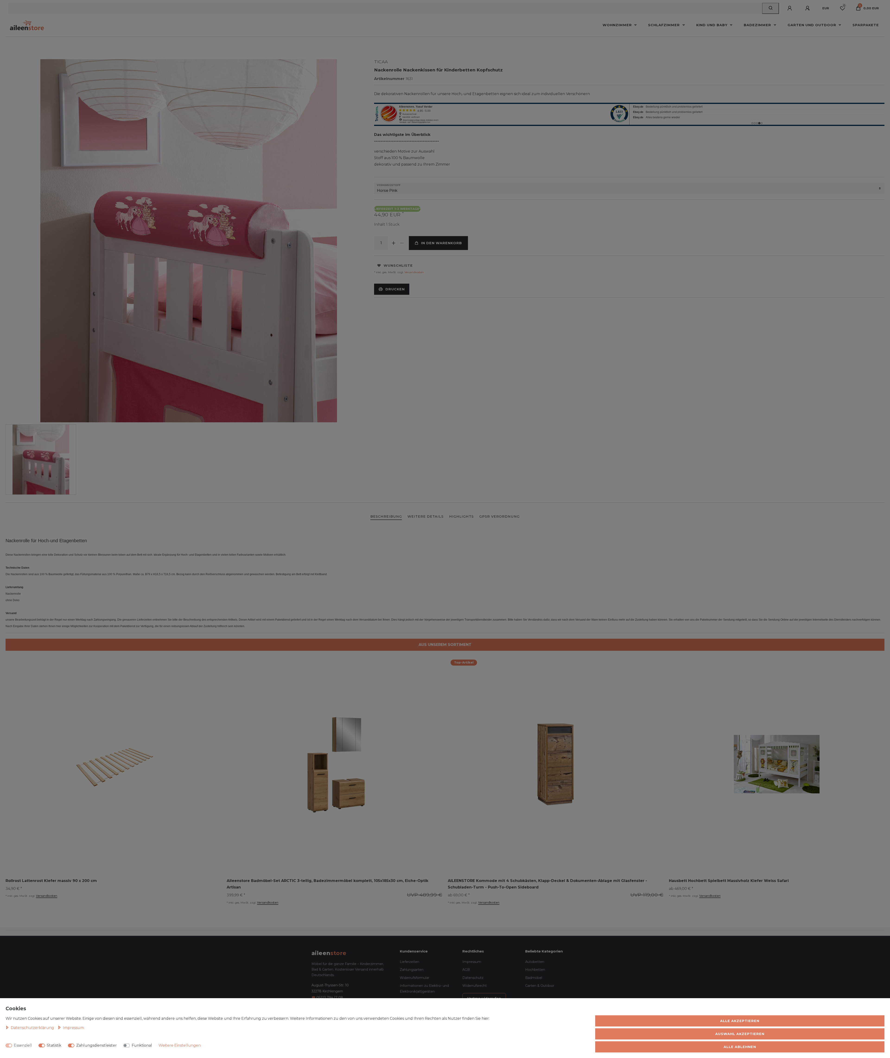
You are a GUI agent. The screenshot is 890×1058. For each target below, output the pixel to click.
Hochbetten (535, 970)
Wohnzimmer (618, 25)
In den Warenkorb (441, 243)
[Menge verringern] (402, 243)
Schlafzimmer (664, 25)
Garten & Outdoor (539, 986)
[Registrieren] (808, 8)
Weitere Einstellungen (180, 1045)
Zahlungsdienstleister (96, 1045)
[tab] (386, 517)
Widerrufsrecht (474, 986)
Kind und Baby (712, 25)
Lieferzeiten (409, 962)
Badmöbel (533, 978)
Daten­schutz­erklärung (33, 1028)
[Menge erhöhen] (393, 243)
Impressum (471, 962)
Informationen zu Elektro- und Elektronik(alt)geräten (424, 989)
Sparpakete (865, 25)
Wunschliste (398, 265)
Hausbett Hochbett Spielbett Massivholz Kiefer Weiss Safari (729, 880)
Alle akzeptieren (739, 1021)
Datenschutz (472, 978)
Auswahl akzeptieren (739, 1034)
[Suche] (770, 8)
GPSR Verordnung (499, 516)
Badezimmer (758, 25)
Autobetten (534, 962)
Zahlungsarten (411, 970)
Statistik (54, 1045)
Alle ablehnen (740, 1047)
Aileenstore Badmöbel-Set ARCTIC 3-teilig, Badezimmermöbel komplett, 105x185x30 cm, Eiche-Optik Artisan (327, 883)
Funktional (142, 1045)
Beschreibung (386, 516)
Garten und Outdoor (812, 25)
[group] (334, 764)
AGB (466, 970)
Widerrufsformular (414, 978)
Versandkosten (414, 272)
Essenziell (23, 1045)
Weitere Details (425, 516)
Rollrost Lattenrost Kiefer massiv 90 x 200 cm (51, 880)
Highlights (461, 516)
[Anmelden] (790, 8)
